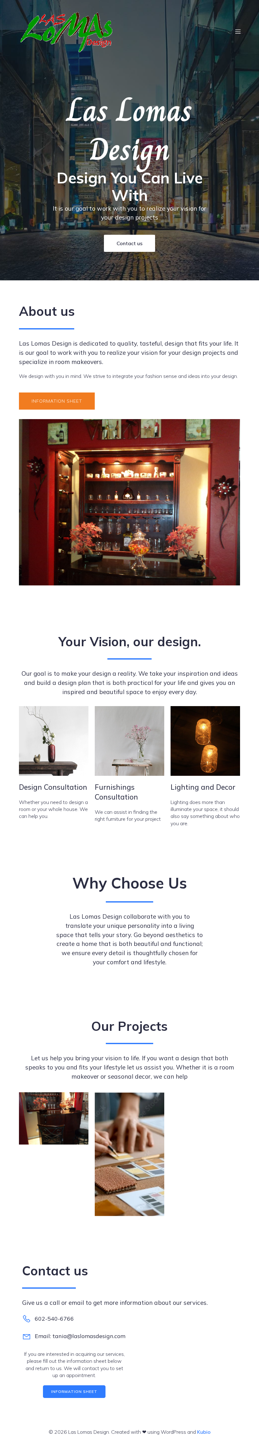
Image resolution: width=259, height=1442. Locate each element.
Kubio (204, 1432)
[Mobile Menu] (237, 31)
